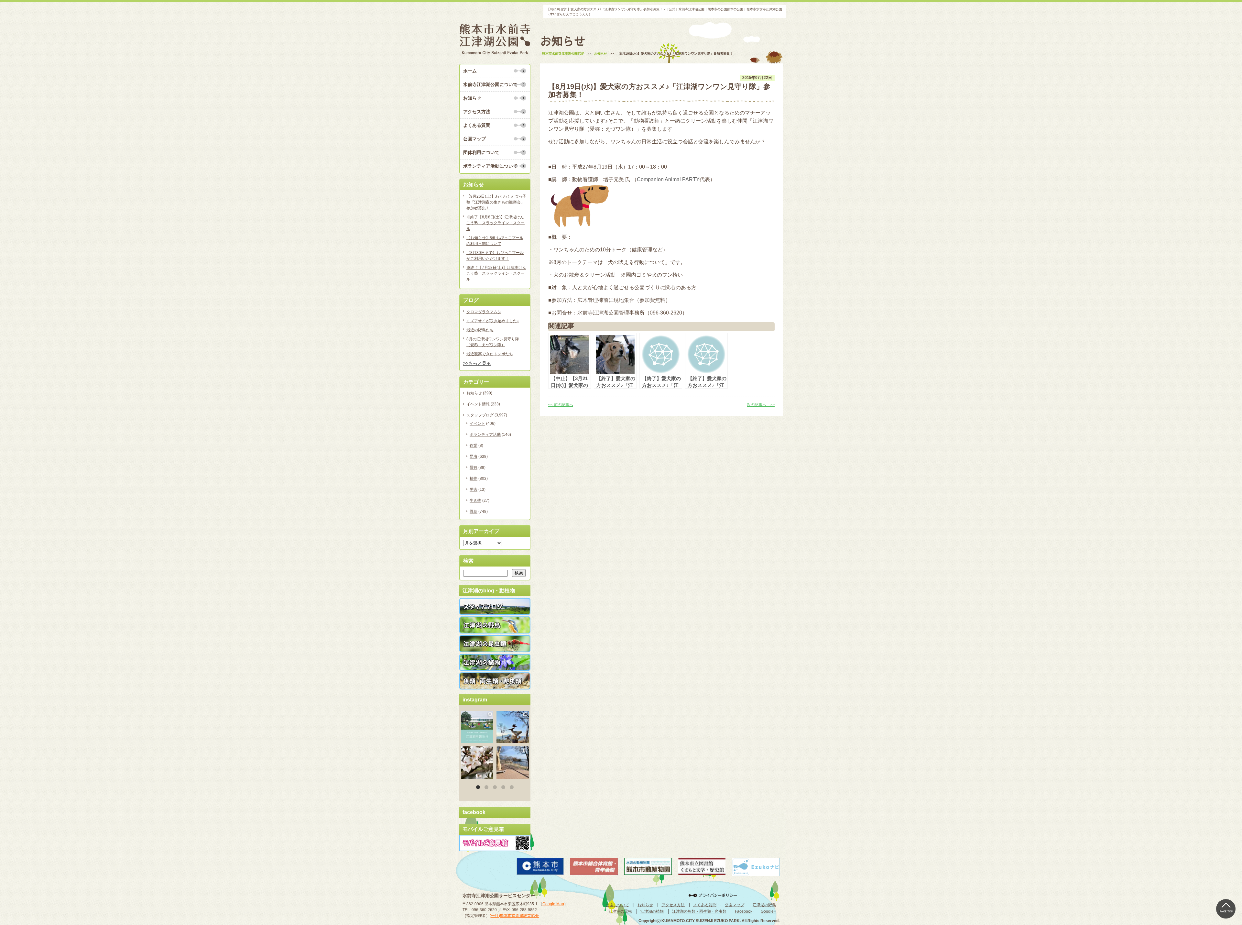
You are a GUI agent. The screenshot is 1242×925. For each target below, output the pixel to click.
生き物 (475, 500)
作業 (473, 445)
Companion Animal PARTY (668, 179)
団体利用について (481, 152)
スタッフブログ (480, 415)
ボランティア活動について (490, 166)
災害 (473, 489)
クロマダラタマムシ (483, 312)
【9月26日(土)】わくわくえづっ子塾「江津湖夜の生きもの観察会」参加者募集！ (496, 202)
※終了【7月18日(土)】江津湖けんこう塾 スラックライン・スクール (496, 273)
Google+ (768, 911)
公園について (617, 905)
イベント (477, 423)
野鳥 (473, 511)
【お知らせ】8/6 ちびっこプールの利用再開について (494, 241)
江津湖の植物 (652, 911)
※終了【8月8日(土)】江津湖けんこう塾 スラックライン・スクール (495, 223)
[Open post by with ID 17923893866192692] (512, 727)
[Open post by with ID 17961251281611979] (477, 727)
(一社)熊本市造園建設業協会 (514, 915)
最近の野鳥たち (480, 330)
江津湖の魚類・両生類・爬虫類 (699, 911)
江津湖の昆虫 (620, 911)
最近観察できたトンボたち (489, 354)
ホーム (470, 70)
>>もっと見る (477, 363)
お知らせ (472, 98)
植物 (473, 478)
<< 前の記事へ (560, 404)
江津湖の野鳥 (764, 905)
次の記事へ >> (761, 404)
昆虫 (473, 456)
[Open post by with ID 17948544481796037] (477, 762)
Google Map (553, 904)
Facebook (743, 911)
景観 (473, 467)
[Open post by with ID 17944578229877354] (512, 762)
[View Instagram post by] (489, 739)
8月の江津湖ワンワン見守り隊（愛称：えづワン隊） (492, 342)
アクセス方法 (476, 111)
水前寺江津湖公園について (490, 84)
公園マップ (474, 138)
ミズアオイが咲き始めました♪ (492, 321)
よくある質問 (476, 125)
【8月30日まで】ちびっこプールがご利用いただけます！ (495, 255)
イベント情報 (478, 404)
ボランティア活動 (485, 434)
